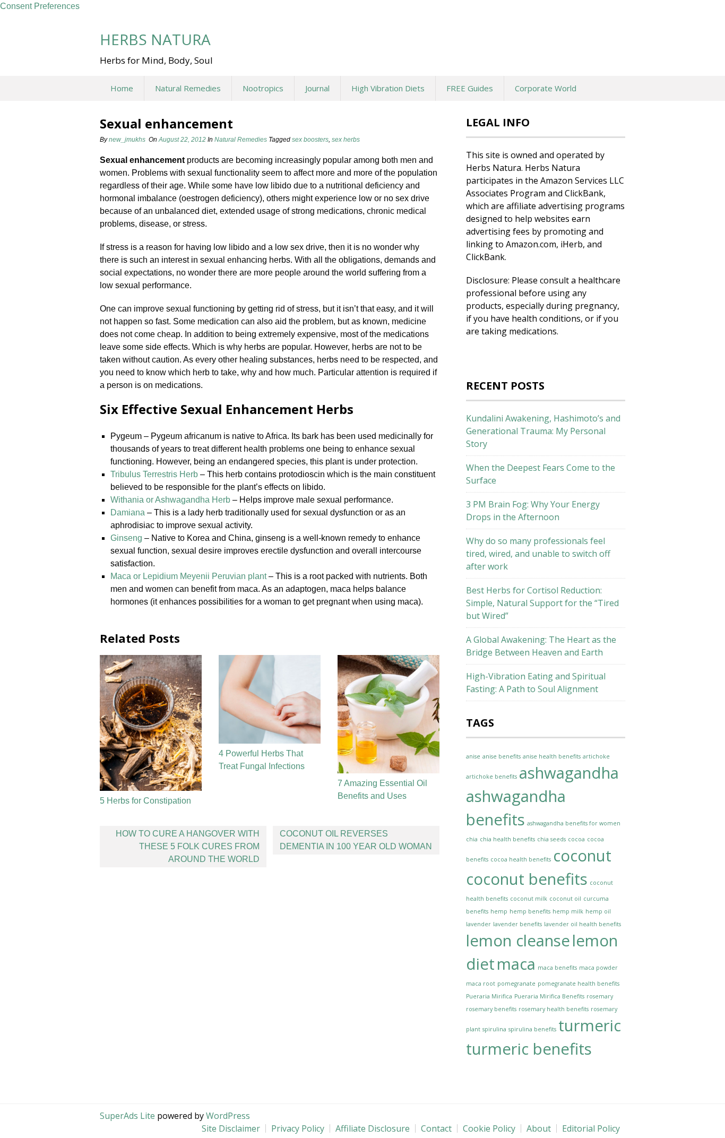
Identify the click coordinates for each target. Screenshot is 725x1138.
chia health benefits (507, 839)
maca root (480, 983)
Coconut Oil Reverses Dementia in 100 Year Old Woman (356, 840)
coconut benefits (527, 879)
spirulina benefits (532, 1029)
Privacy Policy (297, 1128)
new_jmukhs (127, 139)
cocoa (576, 839)
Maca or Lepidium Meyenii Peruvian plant (188, 576)
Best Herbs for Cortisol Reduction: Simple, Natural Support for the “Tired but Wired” (542, 603)
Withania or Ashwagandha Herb (170, 499)
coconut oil (565, 898)
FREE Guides (469, 88)
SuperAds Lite (127, 1116)
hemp (498, 911)
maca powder (598, 967)
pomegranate (516, 983)
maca (516, 964)
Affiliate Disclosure (372, 1128)
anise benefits (501, 756)
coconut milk (528, 898)
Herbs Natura (155, 39)
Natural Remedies (188, 88)
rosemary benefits (491, 1009)
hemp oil (598, 911)
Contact (436, 1128)
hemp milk (568, 911)
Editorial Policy (591, 1128)
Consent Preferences (40, 6)
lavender (478, 924)
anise (473, 756)
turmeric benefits (529, 1048)
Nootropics (263, 88)
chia (472, 839)
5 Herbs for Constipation (145, 800)
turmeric (589, 1025)
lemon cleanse (518, 940)
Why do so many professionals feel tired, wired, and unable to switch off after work (538, 553)
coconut (582, 855)
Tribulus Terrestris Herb (154, 474)
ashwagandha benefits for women (573, 823)
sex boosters (310, 139)
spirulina (494, 1029)
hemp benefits (530, 911)
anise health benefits (552, 756)
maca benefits (557, 967)
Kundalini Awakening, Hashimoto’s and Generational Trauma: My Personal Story (543, 431)
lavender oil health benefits (582, 924)
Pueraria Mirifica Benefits (549, 996)
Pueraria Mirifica (489, 996)
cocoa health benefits (520, 859)
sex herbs (346, 139)
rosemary (599, 996)
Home (121, 88)
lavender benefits (517, 924)
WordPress (228, 1116)
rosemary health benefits (554, 1009)
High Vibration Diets (388, 88)
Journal (317, 88)
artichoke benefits (491, 776)
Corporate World (545, 88)
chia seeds (551, 839)
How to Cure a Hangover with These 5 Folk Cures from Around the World (188, 846)
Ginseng (126, 537)
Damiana (127, 512)
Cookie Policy (489, 1128)
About (539, 1128)
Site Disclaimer (231, 1128)
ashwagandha (569, 772)
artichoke (596, 756)
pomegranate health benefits (578, 983)
